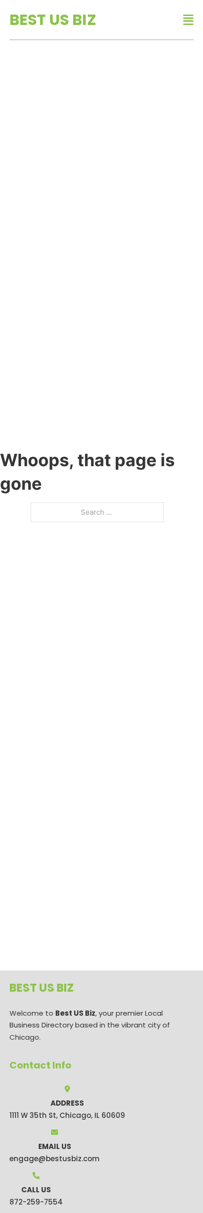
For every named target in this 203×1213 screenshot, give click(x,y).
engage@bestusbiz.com (54, 1159)
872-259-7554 (36, 1202)
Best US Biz (52, 19)
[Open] (188, 20)
